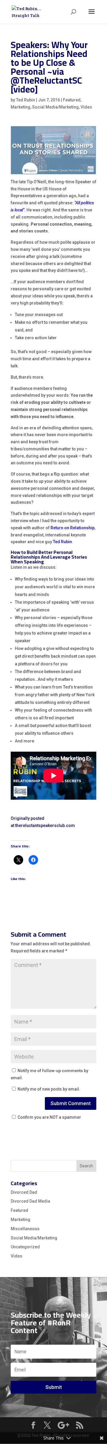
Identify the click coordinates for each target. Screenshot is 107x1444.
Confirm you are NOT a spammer (49, 1117)
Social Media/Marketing (55, 107)
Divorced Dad (24, 1192)
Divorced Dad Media (30, 1201)
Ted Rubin (25, 100)
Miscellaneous (25, 1228)
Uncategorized (25, 1246)
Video (86, 107)
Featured (72, 100)
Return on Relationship (73, 527)
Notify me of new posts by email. (49, 1089)
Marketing (20, 107)
